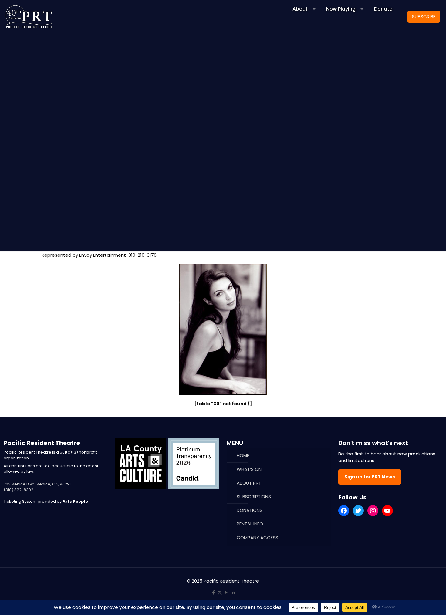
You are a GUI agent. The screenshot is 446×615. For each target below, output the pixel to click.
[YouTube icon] (226, 592)
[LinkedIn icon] (232, 592)
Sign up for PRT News (369, 477)
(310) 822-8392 (18, 490)
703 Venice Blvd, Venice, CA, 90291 (37, 484)
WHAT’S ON (249, 469)
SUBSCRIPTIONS (254, 496)
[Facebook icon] (213, 592)
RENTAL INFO (250, 524)
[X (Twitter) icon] (220, 592)
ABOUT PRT (249, 483)
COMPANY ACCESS (257, 537)
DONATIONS (249, 510)
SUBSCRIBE (423, 16)
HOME (243, 455)
